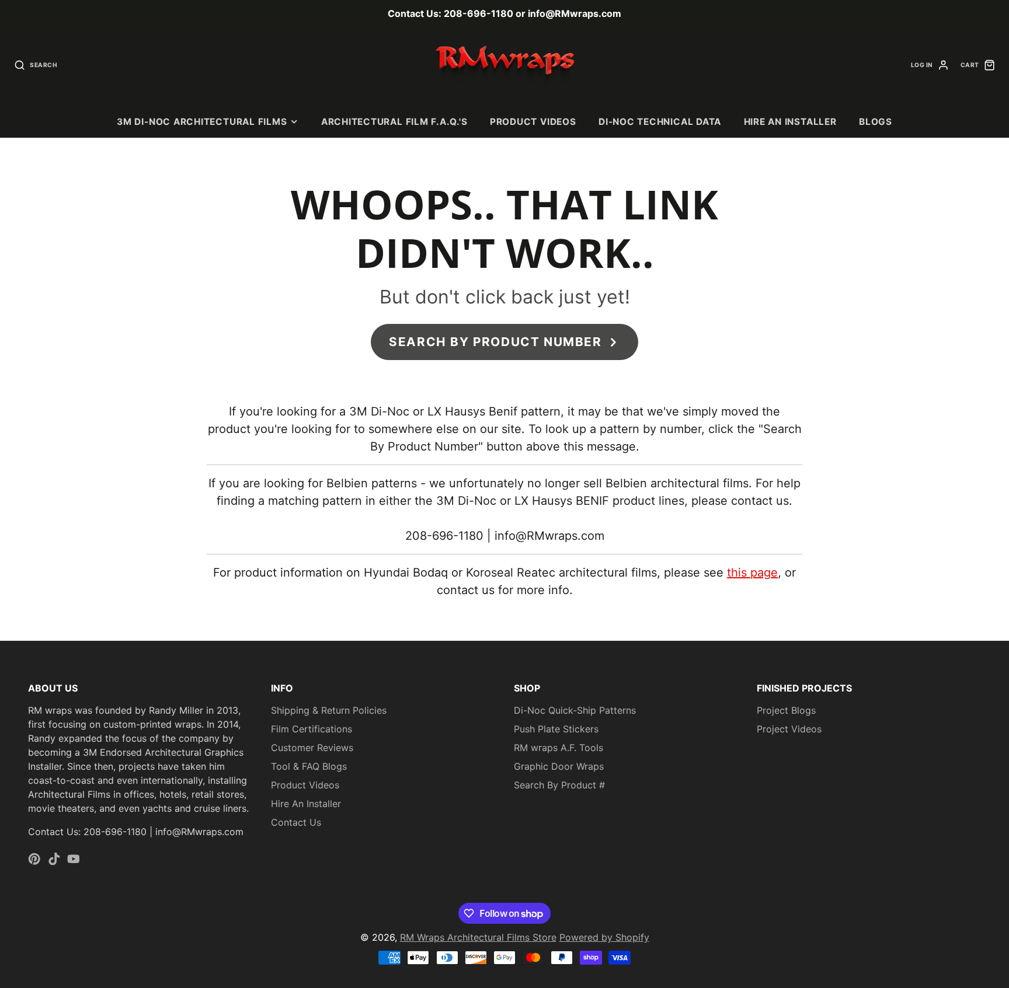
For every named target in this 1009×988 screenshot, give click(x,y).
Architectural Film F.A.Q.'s (394, 121)
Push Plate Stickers (556, 729)
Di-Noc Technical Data (660, 121)
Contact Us (296, 822)
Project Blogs (786, 710)
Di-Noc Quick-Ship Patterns (575, 710)
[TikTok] (54, 859)
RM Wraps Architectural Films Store (478, 937)
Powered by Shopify (604, 937)
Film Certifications (311, 729)
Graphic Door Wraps (559, 766)
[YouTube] (73, 859)
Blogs (875, 121)
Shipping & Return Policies (329, 710)
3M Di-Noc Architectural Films (202, 121)
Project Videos (789, 729)
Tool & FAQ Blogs (309, 766)
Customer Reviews (312, 747)
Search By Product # (559, 785)
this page (752, 572)
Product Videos (533, 121)
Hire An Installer (790, 121)
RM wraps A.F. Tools (558, 747)
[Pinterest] (34, 859)
